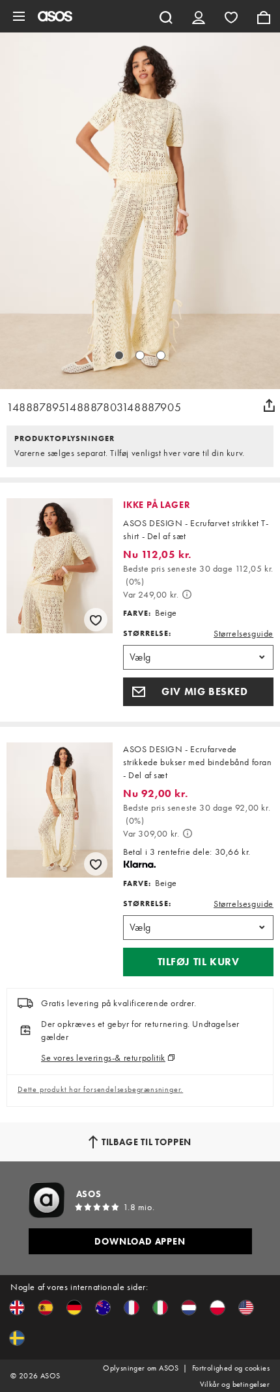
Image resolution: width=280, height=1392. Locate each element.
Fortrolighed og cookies (231, 1368)
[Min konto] (198, 16)
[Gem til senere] (95, 619)
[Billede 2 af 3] (140, 355)
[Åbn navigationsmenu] (19, 16)
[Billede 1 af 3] (119, 355)
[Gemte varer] (231, 16)
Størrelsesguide (243, 633)
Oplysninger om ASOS (141, 1368)
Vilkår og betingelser (235, 1384)
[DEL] (269, 405)
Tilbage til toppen (146, 1142)
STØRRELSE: (147, 633)
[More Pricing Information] (186, 594)
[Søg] (166, 16)
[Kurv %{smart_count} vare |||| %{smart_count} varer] (263, 16)
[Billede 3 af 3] (160, 355)
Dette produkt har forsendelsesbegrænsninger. (100, 1089)
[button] (198, 691)
